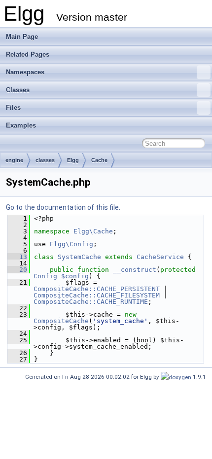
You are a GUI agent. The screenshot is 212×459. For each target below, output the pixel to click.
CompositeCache (61, 321)
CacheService (160, 257)
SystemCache (79, 257)
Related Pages (27, 54)
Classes (18, 90)
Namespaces (25, 72)
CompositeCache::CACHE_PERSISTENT (97, 289)
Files (13, 107)
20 (17, 269)
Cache (99, 160)
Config (45, 276)
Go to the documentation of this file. (63, 207)
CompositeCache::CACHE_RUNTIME (91, 301)
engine (14, 160)
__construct (134, 269)
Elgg (73, 160)
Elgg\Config (71, 244)
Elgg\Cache (93, 231)
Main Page (22, 36)
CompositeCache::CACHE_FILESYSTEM (97, 295)
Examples (21, 125)
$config (75, 276)
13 (17, 257)
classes (45, 160)
